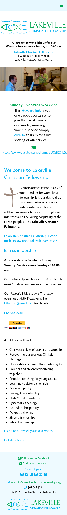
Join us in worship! (20, 250)
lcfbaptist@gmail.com (19, 303)
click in (20, 135)
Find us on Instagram (35, 463)
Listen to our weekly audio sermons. (28, 431)
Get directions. (14, 440)
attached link (31, 110)
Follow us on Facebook (35, 458)
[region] (33, 79)
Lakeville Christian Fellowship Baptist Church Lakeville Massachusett (33, 26)
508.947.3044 (35, 488)
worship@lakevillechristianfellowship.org (35, 482)
